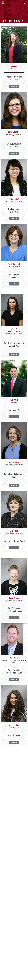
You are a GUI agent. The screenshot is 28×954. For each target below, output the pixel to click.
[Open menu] (24, 4)
